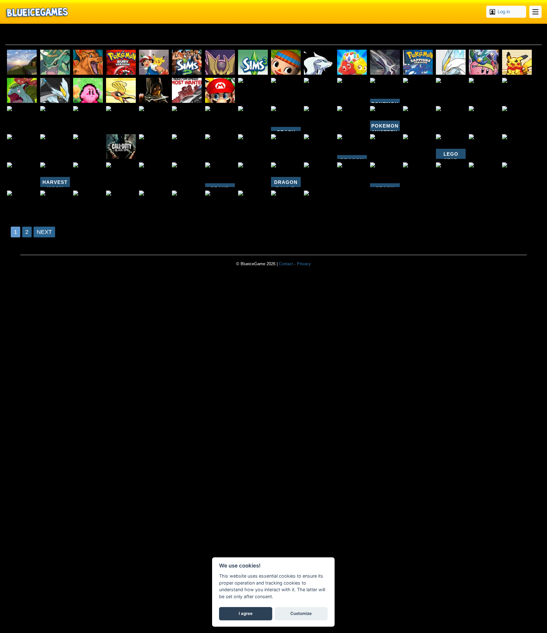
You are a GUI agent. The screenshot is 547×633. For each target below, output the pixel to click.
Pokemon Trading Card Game (253, 146)
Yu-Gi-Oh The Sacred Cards (253, 203)
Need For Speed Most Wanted (187, 90)
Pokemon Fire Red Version (88, 62)
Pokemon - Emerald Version (55, 62)
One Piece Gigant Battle (55, 203)
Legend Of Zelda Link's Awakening (517, 118)
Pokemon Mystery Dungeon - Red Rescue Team (385, 118)
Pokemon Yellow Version (451, 90)
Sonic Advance (352, 90)
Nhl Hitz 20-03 (22, 146)
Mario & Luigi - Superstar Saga (352, 118)
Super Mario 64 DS (220, 90)
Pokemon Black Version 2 (55, 90)
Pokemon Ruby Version (121, 62)
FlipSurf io (517, 174)
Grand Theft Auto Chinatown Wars (220, 174)
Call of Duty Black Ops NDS (121, 146)
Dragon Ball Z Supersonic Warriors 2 (352, 146)
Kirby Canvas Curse (121, 203)
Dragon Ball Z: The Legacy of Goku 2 (286, 174)
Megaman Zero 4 (187, 146)
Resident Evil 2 (55, 146)
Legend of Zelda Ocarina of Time (253, 118)
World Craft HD (22, 62)
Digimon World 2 (121, 174)
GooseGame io (253, 174)
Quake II (88, 118)
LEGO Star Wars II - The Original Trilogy (451, 146)
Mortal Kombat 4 (154, 90)
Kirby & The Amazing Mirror (484, 62)
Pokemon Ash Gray (154, 62)
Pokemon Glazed (517, 62)
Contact (286, 263)
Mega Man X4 (22, 203)
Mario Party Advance (154, 174)
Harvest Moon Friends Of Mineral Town (55, 174)
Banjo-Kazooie (220, 203)
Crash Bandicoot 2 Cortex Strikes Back (286, 118)
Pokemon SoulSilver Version (253, 90)
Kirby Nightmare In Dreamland (88, 90)
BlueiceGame (36, 12)
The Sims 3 (253, 62)
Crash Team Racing (319, 203)
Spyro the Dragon (88, 174)
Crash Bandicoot (88, 146)
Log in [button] (504, 11)
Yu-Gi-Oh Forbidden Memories (484, 90)
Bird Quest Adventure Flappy (220, 118)
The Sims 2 (187, 62)
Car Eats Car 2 (286, 146)
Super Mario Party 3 (220, 146)
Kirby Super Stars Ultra (286, 90)
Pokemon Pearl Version (517, 90)
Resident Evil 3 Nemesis (484, 118)
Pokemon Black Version (319, 62)
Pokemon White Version (319, 146)
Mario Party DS (484, 146)
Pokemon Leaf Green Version (22, 90)
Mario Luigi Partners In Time (484, 174)
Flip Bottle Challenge (319, 174)
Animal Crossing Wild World (286, 62)
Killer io (154, 118)
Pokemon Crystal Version (121, 118)
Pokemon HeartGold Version (121, 90)
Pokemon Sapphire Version (418, 62)
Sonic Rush (88, 203)
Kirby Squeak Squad (451, 118)
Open (535, 12)
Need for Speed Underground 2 (22, 118)
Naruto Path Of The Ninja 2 (22, 174)
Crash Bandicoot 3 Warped (187, 118)
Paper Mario (154, 203)
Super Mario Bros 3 (385, 146)
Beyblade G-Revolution (286, 203)
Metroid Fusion (418, 174)
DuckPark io (55, 118)
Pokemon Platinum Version (220, 62)
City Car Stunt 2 (187, 203)
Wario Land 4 (187, 174)
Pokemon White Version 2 (451, 62)
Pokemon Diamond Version (385, 62)
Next (44, 232)
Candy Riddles (352, 62)
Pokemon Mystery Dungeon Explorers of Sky (385, 90)
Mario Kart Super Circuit (154, 146)
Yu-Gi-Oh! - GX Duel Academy (319, 90)
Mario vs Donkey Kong (418, 90)
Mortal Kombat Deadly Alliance (352, 174)
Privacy (304, 263)
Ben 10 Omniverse (517, 146)
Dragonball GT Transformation (451, 174)
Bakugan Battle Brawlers (418, 118)
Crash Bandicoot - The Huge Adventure (385, 174)
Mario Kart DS (319, 118)
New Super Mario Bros (418, 146)
